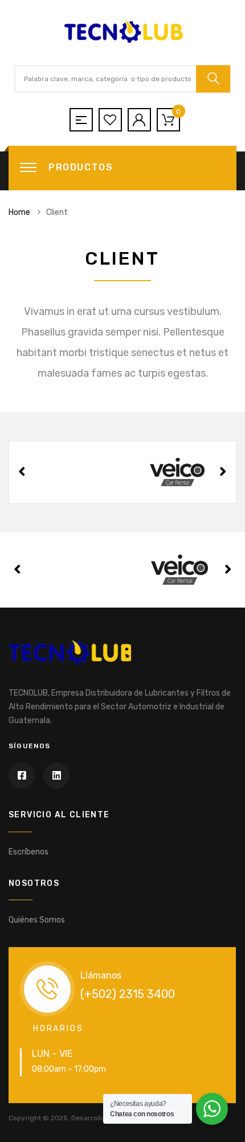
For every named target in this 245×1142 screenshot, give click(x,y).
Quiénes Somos (37, 920)
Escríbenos (28, 852)
